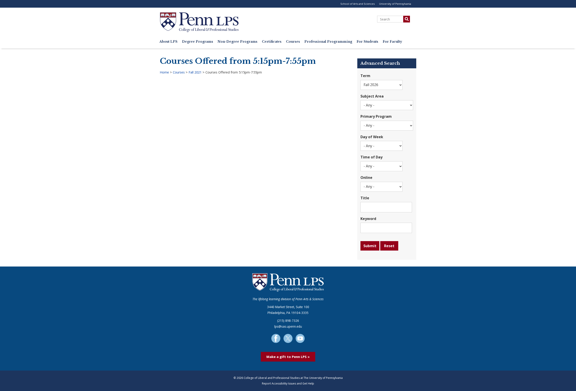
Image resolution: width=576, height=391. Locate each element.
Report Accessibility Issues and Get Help (288, 383)
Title (364, 198)
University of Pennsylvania (395, 3)
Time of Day (371, 157)
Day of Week (371, 136)
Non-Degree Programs (237, 42)
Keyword (368, 218)
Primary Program (376, 116)
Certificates (271, 42)
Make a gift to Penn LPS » (288, 356)
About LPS (169, 42)
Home (164, 72)
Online (366, 177)
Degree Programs (197, 42)
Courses (293, 42)
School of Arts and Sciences (357, 3)
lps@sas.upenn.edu (288, 326)
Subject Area (372, 96)
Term (365, 75)
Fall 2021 (195, 72)
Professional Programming (328, 42)
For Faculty (392, 42)
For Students (367, 42)
